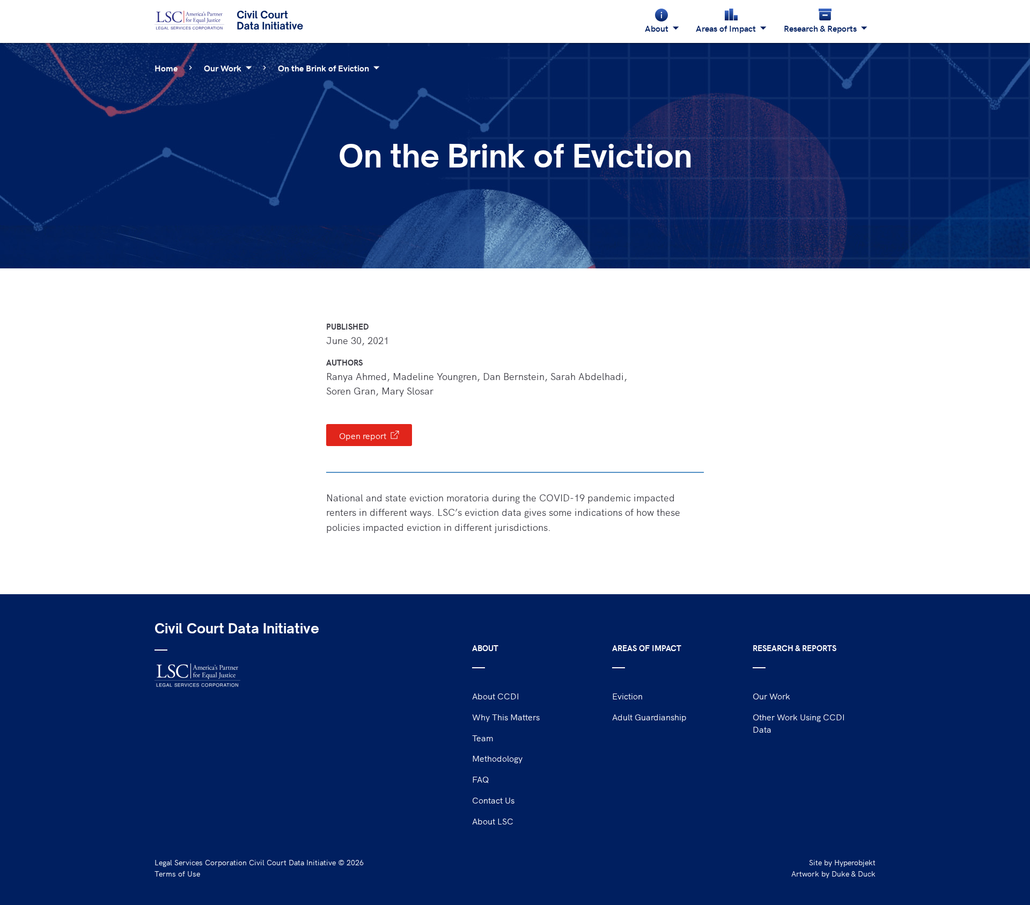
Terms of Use (177, 873)
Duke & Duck (854, 873)
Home (166, 68)
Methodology (497, 758)
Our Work (222, 68)
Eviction (627, 696)
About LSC (492, 821)
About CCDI (495, 696)
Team (483, 737)
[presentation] (369, 435)
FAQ (480, 779)
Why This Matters (506, 716)
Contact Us (493, 800)
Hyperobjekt (855, 862)
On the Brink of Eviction (323, 68)
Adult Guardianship (649, 716)
